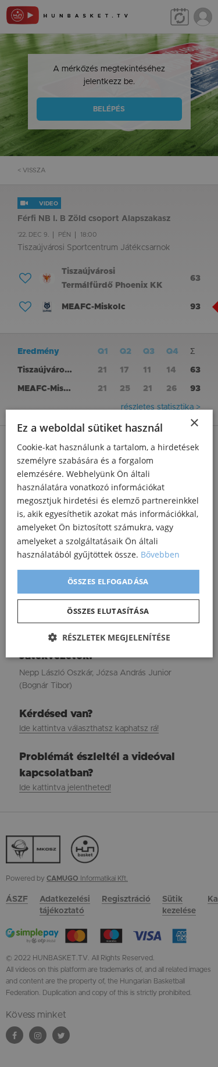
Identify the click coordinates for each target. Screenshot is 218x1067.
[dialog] (109, 533)
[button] (109, 637)
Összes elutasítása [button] (108, 611)
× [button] (194, 423)
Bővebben (160, 554)
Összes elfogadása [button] (108, 581)
